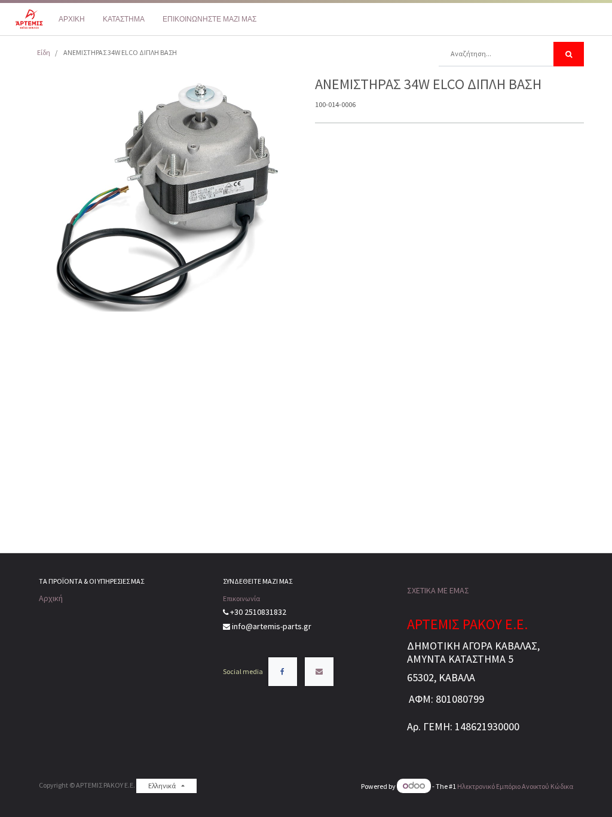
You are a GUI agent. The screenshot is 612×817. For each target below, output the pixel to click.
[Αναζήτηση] (568, 54)
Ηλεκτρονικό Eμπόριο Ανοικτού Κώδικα (515, 786)
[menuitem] (72, 19)
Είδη (43, 52)
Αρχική (51, 598)
